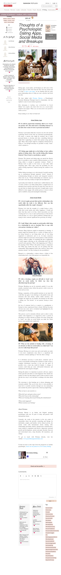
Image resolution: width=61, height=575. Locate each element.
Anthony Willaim (12, 53)
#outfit (5, 22)
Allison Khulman (12, 47)
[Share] (29, 46)
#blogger (5, 20)
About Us (9, 97)
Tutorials (6, 10)
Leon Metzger (11, 41)
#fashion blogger (11, 22)
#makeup (9, 20)
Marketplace (52, 10)
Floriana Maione (37, 98)
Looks (18, 10)
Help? (9, 102)
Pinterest (10, 30)
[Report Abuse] (31, 46)
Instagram (10, 29)
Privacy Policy (9, 98)
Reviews (13, 10)
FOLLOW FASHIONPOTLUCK (51, 36)
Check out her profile (37, 466)
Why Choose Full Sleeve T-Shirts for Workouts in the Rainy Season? (24, 537)
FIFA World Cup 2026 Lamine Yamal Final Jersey (24, 514)
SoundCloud (10, 32)
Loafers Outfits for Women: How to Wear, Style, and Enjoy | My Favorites (9, 77)
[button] (20, 476)
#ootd (13, 20)
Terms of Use (9, 100)
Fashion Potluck (53, 26)
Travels (29, 10)
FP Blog (44, 10)
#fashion (9, 18)
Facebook (10, 27)
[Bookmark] (23, 46)
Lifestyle (23, 10)
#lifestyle (5, 18)
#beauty (13, 18)
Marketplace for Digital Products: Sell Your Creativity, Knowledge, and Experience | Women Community (9, 66)
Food (34, 10)
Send (50, 501)
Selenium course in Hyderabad (36, 512)
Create (8, 5)
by (52, 25)
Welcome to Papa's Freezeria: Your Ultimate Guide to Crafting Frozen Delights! (24, 525)
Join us (47, 3)
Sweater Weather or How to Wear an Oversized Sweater (9, 87)
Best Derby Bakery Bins (36, 529)
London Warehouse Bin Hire (37, 521)
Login (53, 3)
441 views (35, 46)
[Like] (25, 46)
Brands (39, 10)
